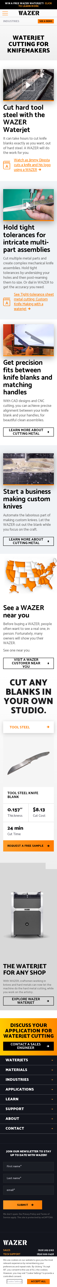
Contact (15, 1128)
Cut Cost (39, 816)
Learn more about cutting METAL (26, 432)
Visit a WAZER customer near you (26, 663)
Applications (20, 1089)
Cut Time (14, 834)
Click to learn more (35, 4)
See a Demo (45, 21)
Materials (16, 1070)
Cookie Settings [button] (14, 1281)
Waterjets (17, 1060)
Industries (11, 21)
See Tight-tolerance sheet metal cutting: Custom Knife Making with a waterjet (34, 302)
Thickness (14, 816)
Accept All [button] (38, 1281)
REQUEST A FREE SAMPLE (25, 845)
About (12, 1119)
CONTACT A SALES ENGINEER (26, 1046)
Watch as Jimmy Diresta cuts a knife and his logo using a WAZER (32, 165)
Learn (12, 1099)
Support (15, 1109)
